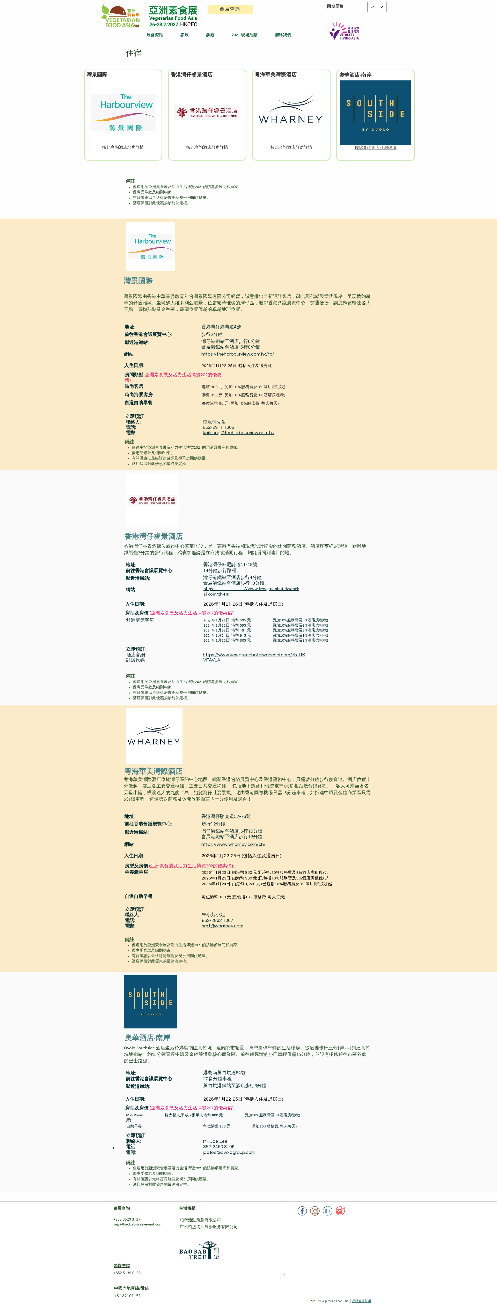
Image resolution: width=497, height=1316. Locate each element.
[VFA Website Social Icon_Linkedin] (328, 1211)
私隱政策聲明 (361, 1301)
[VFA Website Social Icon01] (340, 1211)
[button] (160, 35)
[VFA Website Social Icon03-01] (315, 1211)
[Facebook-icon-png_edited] (302, 1211)
